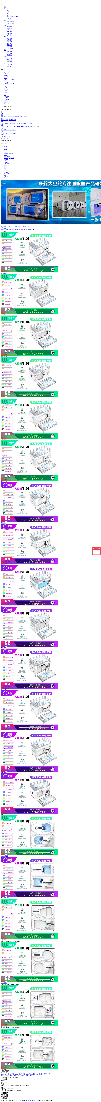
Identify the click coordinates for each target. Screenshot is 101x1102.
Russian (6, 76)
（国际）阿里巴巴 (23, 1074)
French (5, 78)
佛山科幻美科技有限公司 (43, 1074)
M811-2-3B (3, 689)
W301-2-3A (4, 1069)
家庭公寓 (9, 28)
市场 (5, 25)
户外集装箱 (10, 48)
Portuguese (6, 89)
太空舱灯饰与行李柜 (12, 17)
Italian (5, 86)
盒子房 (9, 18)
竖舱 (8, 12)
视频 (5, 20)
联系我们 (9, 66)
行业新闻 (9, 53)
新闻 (5, 50)
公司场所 (9, 35)
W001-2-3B (4, 439)
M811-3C (3, 606)
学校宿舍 (9, 31)
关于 (5, 63)
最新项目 (9, 55)
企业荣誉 (9, 58)
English (6, 73)
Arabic (5, 90)
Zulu (5, 93)
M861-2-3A (4, 772)
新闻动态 (23, 1075)
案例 (5, 36)
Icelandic (6, 102)
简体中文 (6, 72)
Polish (5, 92)
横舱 (8, 10)
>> (6, 1072)
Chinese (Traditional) (9, 79)
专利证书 (9, 60)
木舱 (8, 13)
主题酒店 (9, 26)
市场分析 (16, 1075)
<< (1, 1072)
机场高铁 (9, 33)
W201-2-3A (4, 314)
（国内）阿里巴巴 (12, 1074)
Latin (5, 100)
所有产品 (3, 224)
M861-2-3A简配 (5, 898)
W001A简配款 (4, 856)
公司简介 (9, 65)
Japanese (6, 85)
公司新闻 (9, 51)
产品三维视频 (11, 23)
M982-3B (3, 523)
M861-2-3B (4, 647)
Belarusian (6, 103)
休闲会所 (9, 30)
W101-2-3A (4, 398)
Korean (5, 80)
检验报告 (9, 61)
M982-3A (3, 564)
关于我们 (9, 1075)
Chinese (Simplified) (9, 83)
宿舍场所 (9, 41)
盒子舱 (9, 15)
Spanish (6, 88)
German (6, 75)
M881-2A (3, 814)
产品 (5, 8)
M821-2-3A (4, 731)
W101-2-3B (4, 356)
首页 (5, 7)
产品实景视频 (11, 21)
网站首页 (3, 1075)
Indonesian (6, 96)
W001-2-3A (4, 481)
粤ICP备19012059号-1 (29, 1100)
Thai (5, 95)
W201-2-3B (4, 273)
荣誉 (5, 56)
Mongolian (6, 99)
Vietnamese (7, 82)
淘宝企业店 (32, 1074)
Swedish (6, 97)
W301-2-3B (4, 1026)
